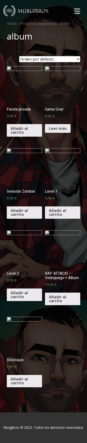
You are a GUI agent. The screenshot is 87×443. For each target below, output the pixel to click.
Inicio (11, 23)
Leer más (58, 128)
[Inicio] (26, 11)
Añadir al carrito (19, 130)
